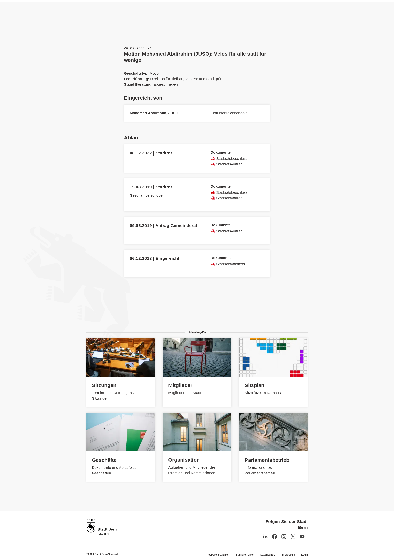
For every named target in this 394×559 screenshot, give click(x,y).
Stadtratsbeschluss (231, 159)
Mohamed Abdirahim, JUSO (154, 113)
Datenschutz (267, 554)
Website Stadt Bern (218, 554)
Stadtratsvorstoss (230, 264)
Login (304, 554)
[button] (302, 536)
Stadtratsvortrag (229, 164)
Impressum (288, 554)
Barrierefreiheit (245, 554)
